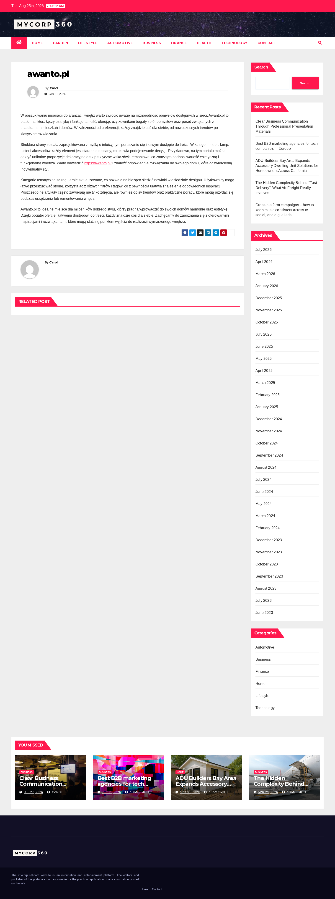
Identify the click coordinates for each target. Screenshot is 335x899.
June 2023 (264, 613)
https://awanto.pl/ (97, 163)
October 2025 (266, 322)
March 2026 (265, 274)
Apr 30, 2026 (190, 792)
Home (37, 43)
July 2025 (263, 334)
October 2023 (266, 564)
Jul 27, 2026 (33, 792)
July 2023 (263, 600)
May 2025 (263, 358)
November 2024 (268, 431)
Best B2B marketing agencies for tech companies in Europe (126, 784)
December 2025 (268, 298)
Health (204, 43)
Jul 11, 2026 (111, 792)
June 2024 (264, 492)
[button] (320, 43)
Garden (60, 43)
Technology (234, 43)
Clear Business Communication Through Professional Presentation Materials (284, 126)
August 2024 (265, 467)
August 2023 (265, 588)
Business (152, 43)
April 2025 (264, 371)
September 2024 (269, 455)
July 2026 (263, 250)
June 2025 (264, 346)
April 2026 (264, 262)
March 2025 (265, 383)
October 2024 (266, 443)
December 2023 (268, 540)
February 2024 (267, 528)
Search (261, 67)
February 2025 (267, 395)
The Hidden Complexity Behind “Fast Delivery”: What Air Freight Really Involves (286, 188)
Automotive (120, 43)
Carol (54, 88)
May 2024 (263, 504)
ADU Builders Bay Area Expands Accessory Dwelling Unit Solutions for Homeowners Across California (286, 166)
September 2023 (269, 576)
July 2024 (263, 479)
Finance (179, 43)
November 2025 (268, 310)
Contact (267, 43)
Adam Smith (139, 792)
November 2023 (268, 552)
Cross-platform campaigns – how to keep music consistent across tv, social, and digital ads (284, 210)
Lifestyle (88, 43)
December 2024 (268, 419)
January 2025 (266, 407)
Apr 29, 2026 (268, 792)
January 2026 (266, 286)
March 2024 (265, 516)
